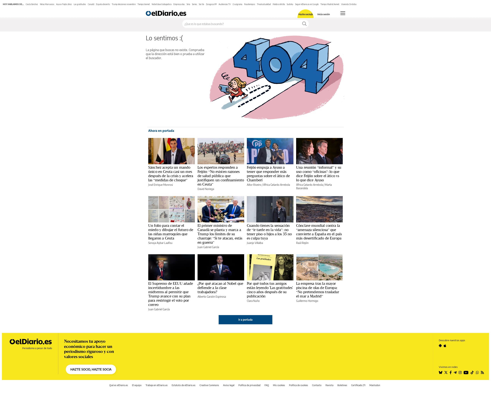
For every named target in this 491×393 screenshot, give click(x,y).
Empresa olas (179, 4)
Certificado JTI (358, 385)
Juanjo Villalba (255, 242)
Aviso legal (228, 385)
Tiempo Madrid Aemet (329, 4)
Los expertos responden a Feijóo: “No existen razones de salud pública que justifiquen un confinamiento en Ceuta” (221, 176)
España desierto (103, 4)
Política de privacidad (249, 385)
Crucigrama (237, 4)
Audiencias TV (225, 4)
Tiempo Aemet (144, 4)
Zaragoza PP (211, 4)
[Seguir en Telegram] (455, 372)
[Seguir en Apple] (445, 345)
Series (194, 4)
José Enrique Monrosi (160, 184)
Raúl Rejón (302, 242)
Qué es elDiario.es (118, 385)
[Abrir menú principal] (342, 13)
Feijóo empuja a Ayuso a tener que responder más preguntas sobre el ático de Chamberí (268, 173)
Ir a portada (245, 319)
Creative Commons (209, 385)
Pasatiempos (249, 4)
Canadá (91, 4)
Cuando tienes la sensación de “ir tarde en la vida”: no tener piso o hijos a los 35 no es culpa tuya (269, 231)
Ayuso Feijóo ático (64, 4)
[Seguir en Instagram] (460, 372)
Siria (188, 4)
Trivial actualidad (264, 4)
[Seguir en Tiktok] (472, 372)
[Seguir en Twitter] (446, 372)
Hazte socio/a (305, 14)
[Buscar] (304, 24)
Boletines (342, 385)
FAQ (266, 385)
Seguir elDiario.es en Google (307, 4)
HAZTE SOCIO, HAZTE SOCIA (90, 369)
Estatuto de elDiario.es (183, 385)
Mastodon (374, 385)
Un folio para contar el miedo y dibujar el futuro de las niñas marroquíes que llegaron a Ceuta (170, 231)
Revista (329, 385)
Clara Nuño (253, 300)
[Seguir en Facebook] (451, 372)
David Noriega (206, 189)
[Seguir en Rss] (482, 372)
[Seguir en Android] (440, 345)
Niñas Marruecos (47, 4)
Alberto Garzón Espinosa (212, 296)
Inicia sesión (323, 14)
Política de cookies (298, 385)
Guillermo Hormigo (307, 300)
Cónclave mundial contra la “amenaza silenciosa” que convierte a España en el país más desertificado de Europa (319, 231)
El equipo (137, 385)
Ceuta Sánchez (32, 4)
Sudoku (290, 4)
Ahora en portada (161, 131)
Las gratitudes (80, 4)
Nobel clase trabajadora (161, 4)
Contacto (316, 385)
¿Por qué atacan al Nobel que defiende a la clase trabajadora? (220, 287)
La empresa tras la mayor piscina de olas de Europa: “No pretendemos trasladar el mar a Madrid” (317, 289)
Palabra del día (279, 4)
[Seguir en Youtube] (466, 372)
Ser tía (201, 4)
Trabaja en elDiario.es (157, 385)
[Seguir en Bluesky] (440, 372)
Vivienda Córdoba (348, 4)
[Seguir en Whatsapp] (477, 372)
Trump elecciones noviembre (124, 4)
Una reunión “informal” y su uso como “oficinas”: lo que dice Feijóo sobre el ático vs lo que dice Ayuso (318, 173)
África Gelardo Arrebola (276, 184)
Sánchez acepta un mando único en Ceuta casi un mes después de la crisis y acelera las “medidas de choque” (170, 173)
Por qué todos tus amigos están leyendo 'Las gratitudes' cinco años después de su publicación (270, 289)
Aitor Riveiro (254, 184)
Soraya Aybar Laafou (160, 242)
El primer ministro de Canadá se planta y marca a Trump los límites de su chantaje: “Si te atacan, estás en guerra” (220, 234)
